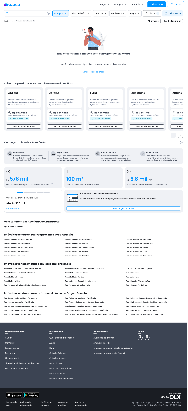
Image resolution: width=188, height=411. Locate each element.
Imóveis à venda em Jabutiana (138, 240)
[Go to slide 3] (33, 192)
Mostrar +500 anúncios (24, 126)
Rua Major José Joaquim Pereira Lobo (80, 281)
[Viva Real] (13, 4)
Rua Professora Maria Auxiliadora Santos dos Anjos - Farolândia (91, 314)
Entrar (177, 4)
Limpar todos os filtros (93, 72)
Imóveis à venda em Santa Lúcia (139, 244)
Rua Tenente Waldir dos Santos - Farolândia (144, 314)
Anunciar (136, 4)
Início (6, 21)
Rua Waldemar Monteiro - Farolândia (80, 298)
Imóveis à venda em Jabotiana (78, 256)
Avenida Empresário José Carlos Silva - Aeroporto (146, 302)
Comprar (119, 4)
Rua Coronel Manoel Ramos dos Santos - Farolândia (25, 306)
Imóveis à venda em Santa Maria (78, 240)
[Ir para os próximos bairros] (180, 135)
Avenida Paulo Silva (12, 281)
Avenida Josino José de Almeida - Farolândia (83, 306)
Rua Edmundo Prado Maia (136, 285)
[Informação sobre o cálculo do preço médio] (52, 184)
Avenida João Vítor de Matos (138, 281)
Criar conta (157, 4)
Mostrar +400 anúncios (65, 126)
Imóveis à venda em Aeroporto (16, 252)
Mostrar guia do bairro (123, 208)
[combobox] (27, 13)
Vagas (133, 13)
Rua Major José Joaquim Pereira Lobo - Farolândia (146, 298)
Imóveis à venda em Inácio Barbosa (18, 248)
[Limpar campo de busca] (48, 13)
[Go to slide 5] (46, 192)
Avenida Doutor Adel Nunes (76, 273)
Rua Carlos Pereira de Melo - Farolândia (20, 298)
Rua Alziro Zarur (132, 277)
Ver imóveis (11, 208)
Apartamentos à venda (14, 227)
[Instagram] (147, 337)
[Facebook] (140, 337)
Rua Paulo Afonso (133, 273)
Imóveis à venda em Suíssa (137, 248)
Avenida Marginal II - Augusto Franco (141, 310)
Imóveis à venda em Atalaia (76, 244)
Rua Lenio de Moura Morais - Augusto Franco (22, 314)
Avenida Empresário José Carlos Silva (19, 273)
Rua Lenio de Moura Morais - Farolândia (20, 310)
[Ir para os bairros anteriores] (173, 135)
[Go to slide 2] (27, 192)
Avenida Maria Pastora (13, 277)
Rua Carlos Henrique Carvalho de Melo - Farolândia (86, 310)
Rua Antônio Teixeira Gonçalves (139, 269)
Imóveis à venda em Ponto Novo (139, 256)
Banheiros (116, 13)
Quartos (99, 13)
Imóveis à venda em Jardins (76, 252)
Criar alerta (175, 13)
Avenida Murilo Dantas (74, 277)
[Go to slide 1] (20, 192)
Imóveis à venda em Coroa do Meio (79, 248)
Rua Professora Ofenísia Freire (77, 285)
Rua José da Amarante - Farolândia (19, 302)
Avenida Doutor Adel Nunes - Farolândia (142, 306)
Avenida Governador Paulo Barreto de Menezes (84, 269)
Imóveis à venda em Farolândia (17, 244)
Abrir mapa (153, 21)
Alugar (102, 4)
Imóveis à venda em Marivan (15, 256)
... (12, 21)
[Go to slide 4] (40, 192)
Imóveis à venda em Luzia (136, 252)
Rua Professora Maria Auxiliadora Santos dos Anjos (25, 285)
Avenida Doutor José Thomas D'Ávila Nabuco (22, 269)
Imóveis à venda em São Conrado (18, 240)
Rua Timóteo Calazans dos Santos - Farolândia (84, 302)
